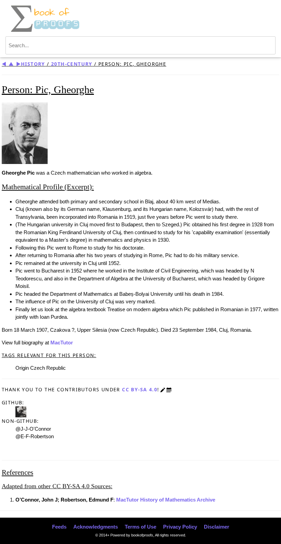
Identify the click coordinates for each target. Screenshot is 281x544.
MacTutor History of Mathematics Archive (165, 500)
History (33, 64)
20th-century (72, 64)
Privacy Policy (180, 527)
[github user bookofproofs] (20, 411)
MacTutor (61, 342)
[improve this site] (162, 389)
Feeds (59, 527)
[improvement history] (169, 389)
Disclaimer (216, 527)
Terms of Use (140, 527)
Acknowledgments (95, 527)
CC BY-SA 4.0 (139, 389)
